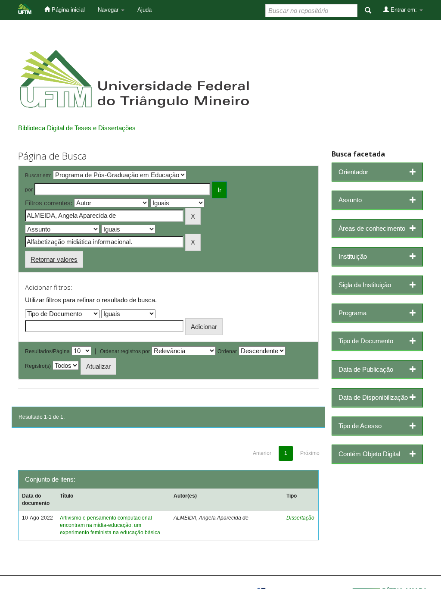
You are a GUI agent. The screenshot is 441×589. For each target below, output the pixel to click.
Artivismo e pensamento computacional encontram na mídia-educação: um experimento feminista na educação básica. (110, 525)
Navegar (109, 9)
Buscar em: (38, 175)
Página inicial (67, 9)
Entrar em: (404, 9)
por (29, 190)
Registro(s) (38, 366)
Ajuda (144, 9)
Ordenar (227, 351)
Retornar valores (54, 259)
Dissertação (300, 518)
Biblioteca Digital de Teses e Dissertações (77, 128)
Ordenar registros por (125, 351)
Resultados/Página (47, 351)
